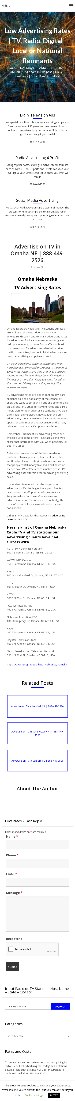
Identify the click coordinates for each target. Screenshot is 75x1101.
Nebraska (50, 664)
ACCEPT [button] (54, 1095)
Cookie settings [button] (34, 1095)
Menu (6, 6)
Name (12, 836)
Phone (12, 855)
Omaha (62, 664)
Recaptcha (14, 939)
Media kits (36, 664)
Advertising (21, 664)
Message (14, 893)
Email (11, 874)
